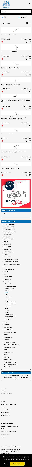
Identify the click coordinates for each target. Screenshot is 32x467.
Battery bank (7, 244)
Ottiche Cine (8, 284)
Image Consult (17, 446)
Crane (6, 292)
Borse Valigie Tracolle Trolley (12, 344)
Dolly (6, 308)
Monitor (7, 312)
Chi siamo (4, 388)
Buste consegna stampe (11, 364)
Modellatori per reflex (10, 332)
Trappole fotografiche (10, 347)
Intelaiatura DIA (8, 352)
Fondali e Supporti (9, 269)
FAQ (2, 429)
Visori (5, 349)
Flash (5, 322)
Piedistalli (7, 306)
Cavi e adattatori (8, 239)
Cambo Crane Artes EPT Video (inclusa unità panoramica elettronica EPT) (13, 151)
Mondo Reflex (8, 256)
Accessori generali (10, 316)
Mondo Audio (7, 319)
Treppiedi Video (9, 288)
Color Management (9, 224)
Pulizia (5, 354)
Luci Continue (8, 327)
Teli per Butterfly (9, 337)
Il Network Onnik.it (6, 393)
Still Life (6, 271)
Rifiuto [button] (6, 464)
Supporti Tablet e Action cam (12, 264)
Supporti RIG (7, 279)
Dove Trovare (5, 412)
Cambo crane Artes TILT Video (10, 52)
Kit (5, 17)
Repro (5, 274)
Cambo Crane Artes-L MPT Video (10, 67)
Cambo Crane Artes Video (8, 134)
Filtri (5, 266)
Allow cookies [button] (17, 464)
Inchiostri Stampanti (9, 231)
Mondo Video (7, 281)
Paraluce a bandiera (10, 286)
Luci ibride (7, 324)
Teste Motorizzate (10, 301)
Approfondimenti (6, 410)
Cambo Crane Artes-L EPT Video (10, 84)
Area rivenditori (5, 415)
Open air (6, 339)
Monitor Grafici (8, 234)
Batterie (6, 241)
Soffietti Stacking (9, 251)
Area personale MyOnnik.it (8, 404)
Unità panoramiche (10, 303)
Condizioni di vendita (7, 423)
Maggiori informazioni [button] (22, 459)
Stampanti (7, 236)
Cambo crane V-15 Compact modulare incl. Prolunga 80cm (15, 101)
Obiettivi (6, 254)
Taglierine (6, 357)
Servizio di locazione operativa (9, 426)
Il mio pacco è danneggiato (8, 431)
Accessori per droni (9, 342)
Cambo (6, 214)
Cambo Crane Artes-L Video (9, 35)
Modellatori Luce (8, 329)
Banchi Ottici (7, 249)
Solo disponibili (6, 23)
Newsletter (4, 407)
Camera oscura (8, 276)
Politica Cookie (5, 434)
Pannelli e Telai (8, 359)
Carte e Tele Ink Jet (9, 226)
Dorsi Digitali (7, 246)
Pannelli (6, 334)
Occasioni (7, 367)
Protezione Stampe (9, 229)
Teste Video (8, 290)
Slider (6, 299)
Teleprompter (9, 314)
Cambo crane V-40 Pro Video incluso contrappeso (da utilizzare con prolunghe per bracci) (15, 117)
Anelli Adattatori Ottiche (11, 259)
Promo (3, 401)
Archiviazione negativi (10, 362)
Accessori (23, 17)
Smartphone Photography (11, 261)
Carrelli (7, 310)
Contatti (3, 390)
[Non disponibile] (2, 41)
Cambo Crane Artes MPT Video (10, 168)
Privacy (3, 437)
